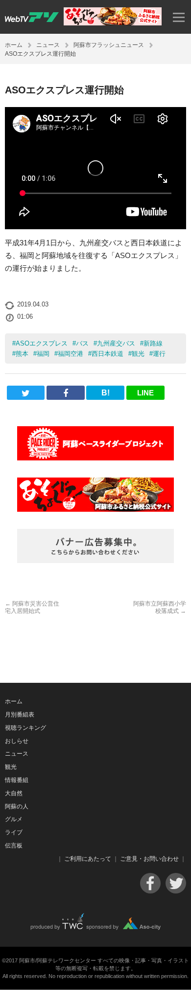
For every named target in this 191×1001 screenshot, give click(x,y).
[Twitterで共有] (26, 393)
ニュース (48, 45)
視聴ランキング (25, 727)
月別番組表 (19, 714)
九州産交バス (116, 343)
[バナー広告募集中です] (95, 546)
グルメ (14, 819)
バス (82, 343)
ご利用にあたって (87, 858)
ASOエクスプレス (42, 343)
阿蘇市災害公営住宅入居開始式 (32, 607)
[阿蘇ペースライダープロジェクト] (95, 443)
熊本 (22, 353)
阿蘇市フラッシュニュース (108, 45)
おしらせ (16, 741)
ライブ (14, 832)
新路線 (153, 343)
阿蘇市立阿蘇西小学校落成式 (159, 607)
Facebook (150, 883)
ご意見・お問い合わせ (149, 858)
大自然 (14, 793)
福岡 (43, 353)
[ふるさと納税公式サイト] (113, 23)
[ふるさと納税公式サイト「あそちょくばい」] (95, 495)
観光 (138, 353)
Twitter (176, 883)
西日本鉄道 (107, 353)
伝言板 (14, 845)
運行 (159, 353)
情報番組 (16, 780)
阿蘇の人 (16, 806)
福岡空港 (70, 353)
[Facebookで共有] (66, 393)
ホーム (14, 45)
